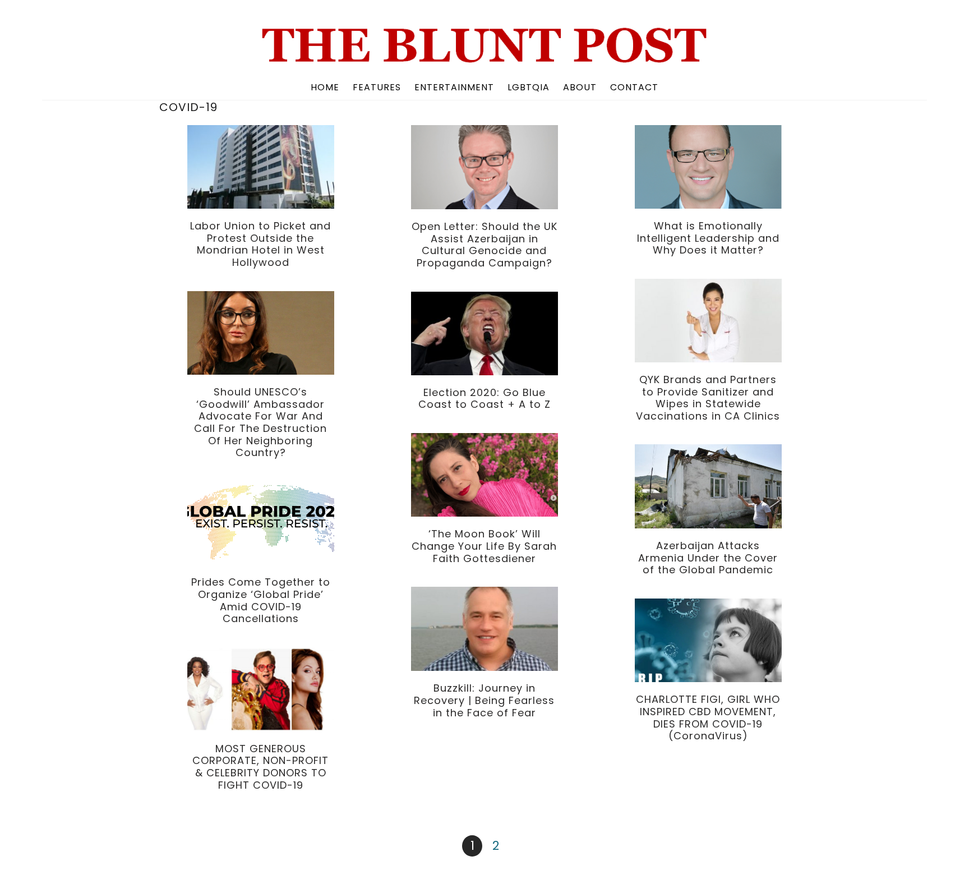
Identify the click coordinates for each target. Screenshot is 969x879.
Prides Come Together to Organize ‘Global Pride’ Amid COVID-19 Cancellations (260, 600)
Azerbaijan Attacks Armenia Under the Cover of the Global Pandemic (708, 558)
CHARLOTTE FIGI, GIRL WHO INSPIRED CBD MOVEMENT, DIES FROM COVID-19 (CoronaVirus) (708, 717)
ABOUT (580, 87)
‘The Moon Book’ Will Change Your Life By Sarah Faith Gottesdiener (484, 546)
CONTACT (634, 87)
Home (325, 87)
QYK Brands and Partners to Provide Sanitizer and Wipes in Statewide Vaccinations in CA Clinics (708, 397)
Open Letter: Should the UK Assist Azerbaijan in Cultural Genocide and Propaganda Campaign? (484, 244)
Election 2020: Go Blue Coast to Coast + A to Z (484, 398)
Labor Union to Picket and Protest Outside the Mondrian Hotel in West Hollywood (260, 244)
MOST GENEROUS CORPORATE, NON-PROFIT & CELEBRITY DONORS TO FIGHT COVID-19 (260, 767)
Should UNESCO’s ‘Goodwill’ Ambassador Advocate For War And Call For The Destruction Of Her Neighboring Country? (260, 422)
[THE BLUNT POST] (484, 59)
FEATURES (377, 87)
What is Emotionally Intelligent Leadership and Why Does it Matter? (708, 238)
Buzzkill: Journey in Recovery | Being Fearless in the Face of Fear (484, 700)
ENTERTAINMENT (454, 87)
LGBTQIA (528, 87)
